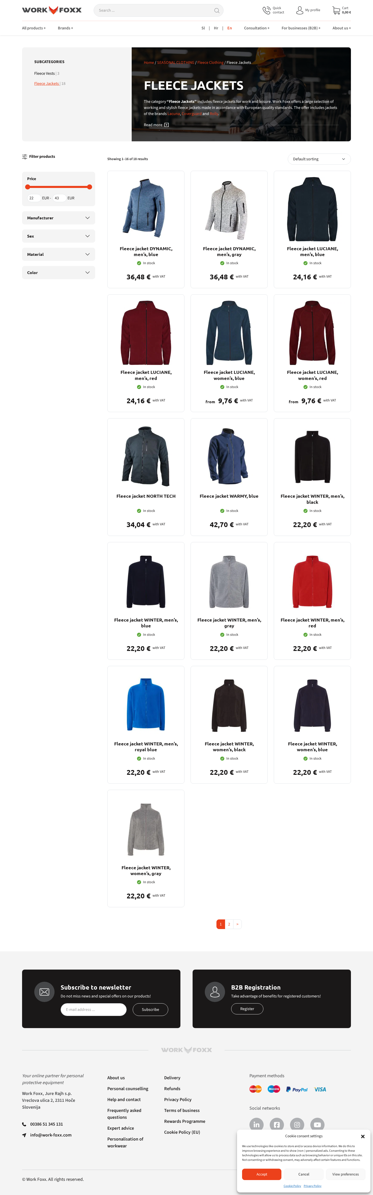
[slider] (27, 186)
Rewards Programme (184, 1121)
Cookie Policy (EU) (182, 1132)
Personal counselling (127, 1089)
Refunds (172, 1089)
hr (216, 28)
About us (116, 1078)
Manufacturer (40, 217)
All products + (34, 28)
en (229, 28)
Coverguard (192, 114)
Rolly (214, 114)
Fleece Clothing (210, 62)
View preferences (345, 1174)
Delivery (172, 1078)
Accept (262, 1174)
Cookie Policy (292, 1186)
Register (247, 1009)
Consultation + (256, 28)
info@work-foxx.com (51, 1135)
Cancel (303, 1174)
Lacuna (173, 114)
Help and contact (124, 1099)
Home (149, 62)
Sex (30, 236)
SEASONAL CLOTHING (175, 62)
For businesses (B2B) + (301, 28)
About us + (342, 28)
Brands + (65, 28)
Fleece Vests (45, 73)
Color (32, 272)
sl (203, 28)
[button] (362, 1136)
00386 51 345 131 (46, 1124)
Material (35, 254)
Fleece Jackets (47, 83)
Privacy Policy (312, 1186)
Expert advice (120, 1128)
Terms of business (182, 1110)
